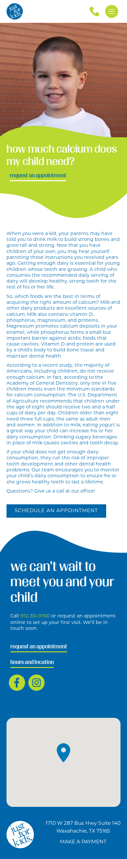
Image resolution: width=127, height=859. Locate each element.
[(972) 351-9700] (94, 11)
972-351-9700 (35, 616)
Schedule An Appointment (56, 511)
